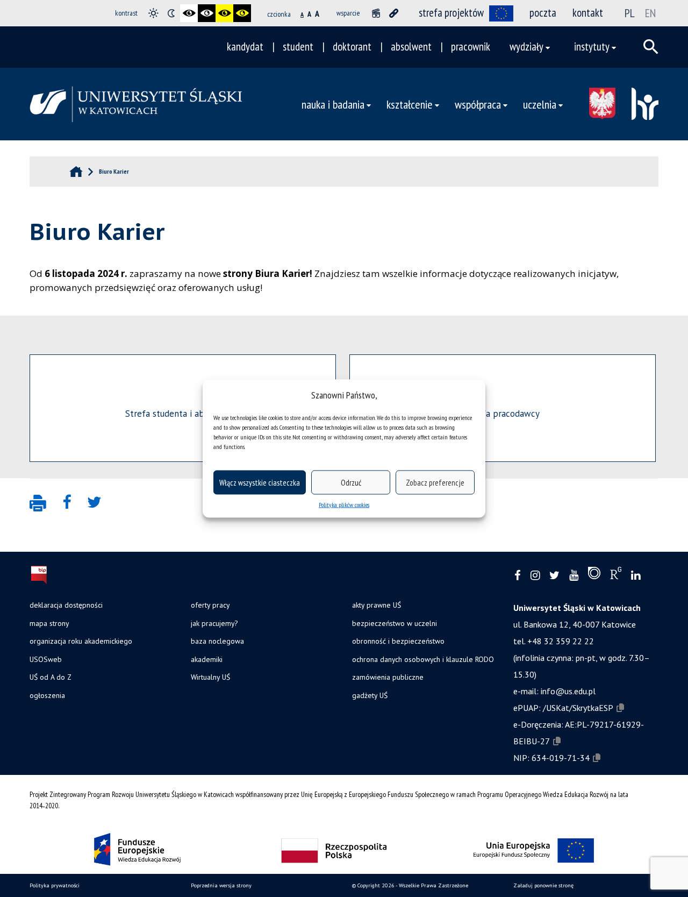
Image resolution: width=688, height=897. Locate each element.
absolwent (411, 46)
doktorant (352, 46)
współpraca (478, 104)
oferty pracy (210, 605)
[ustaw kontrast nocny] (171, 13)
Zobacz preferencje (435, 482)
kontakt (587, 12)
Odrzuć (351, 482)
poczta (542, 12)
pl (630, 12)
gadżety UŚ (370, 695)
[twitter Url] (554, 575)
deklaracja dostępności (66, 605)
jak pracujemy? (214, 623)
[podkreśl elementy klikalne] (394, 13)
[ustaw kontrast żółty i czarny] (242, 13)
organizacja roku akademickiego (81, 641)
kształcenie (409, 104)
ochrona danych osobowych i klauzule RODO (423, 659)
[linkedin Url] (635, 575)
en (650, 12)
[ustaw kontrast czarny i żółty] (224, 13)
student (298, 46)
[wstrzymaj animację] (376, 13)
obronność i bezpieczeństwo (398, 641)
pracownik (470, 46)
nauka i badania (333, 104)
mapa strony (49, 623)
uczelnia (539, 104)
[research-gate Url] (615, 575)
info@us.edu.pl (568, 691)
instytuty (592, 46)
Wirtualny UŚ (210, 677)
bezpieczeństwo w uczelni (394, 623)
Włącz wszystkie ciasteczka (259, 482)
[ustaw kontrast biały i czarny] (207, 13)
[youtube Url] (573, 575)
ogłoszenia (47, 695)
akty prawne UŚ (376, 605)
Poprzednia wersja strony (221, 885)
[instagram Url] (535, 575)
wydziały (526, 46)
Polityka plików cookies (344, 505)
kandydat (245, 46)
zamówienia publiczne (388, 677)
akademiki (207, 659)
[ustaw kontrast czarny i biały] (189, 13)
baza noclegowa (217, 641)
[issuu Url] (594, 575)
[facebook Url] (517, 575)
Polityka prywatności (55, 885)
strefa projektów (451, 12)
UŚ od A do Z (50, 677)
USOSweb (46, 659)
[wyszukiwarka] (650, 46)
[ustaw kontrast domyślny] (153, 13)
